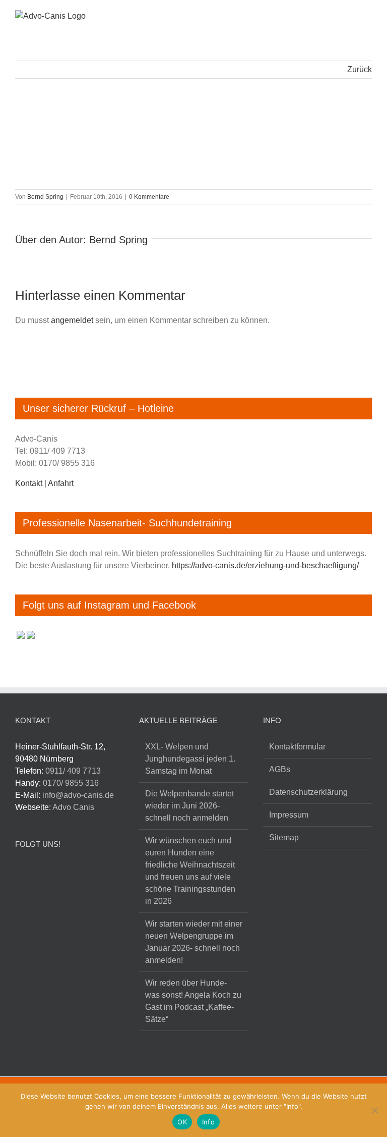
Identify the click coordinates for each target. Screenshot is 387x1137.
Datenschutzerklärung (308, 792)
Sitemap (284, 837)
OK (182, 1122)
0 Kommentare (149, 196)
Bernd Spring (45, 196)
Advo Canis (73, 807)
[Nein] (374, 1110)
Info (208, 1122)
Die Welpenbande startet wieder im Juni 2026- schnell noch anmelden (189, 805)
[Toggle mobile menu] (368, 17)
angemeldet (72, 320)
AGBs (279, 769)
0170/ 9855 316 (71, 783)
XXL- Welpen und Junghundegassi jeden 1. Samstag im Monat (190, 758)
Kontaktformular (297, 746)
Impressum (288, 814)
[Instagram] (40, 871)
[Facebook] (21, 871)
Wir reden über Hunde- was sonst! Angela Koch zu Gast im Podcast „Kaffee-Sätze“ (193, 1001)
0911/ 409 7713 (73, 771)
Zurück (359, 69)
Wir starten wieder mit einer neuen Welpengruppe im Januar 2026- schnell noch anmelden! (193, 941)
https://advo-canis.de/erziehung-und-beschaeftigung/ (265, 565)
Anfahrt (61, 483)
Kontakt (28, 483)
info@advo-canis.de (78, 795)
